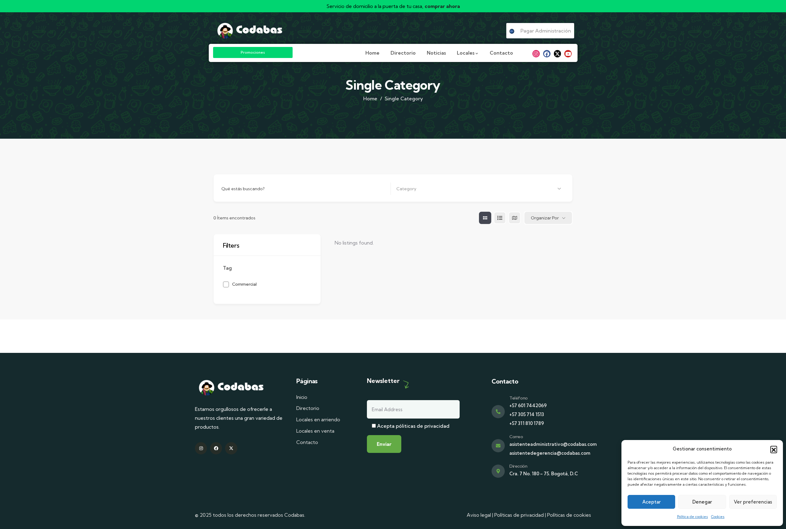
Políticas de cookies (569, 515)
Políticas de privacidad (519, 515)
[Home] (249, 30)
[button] (774, 449)
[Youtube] (568, 53)
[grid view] (485, 218)
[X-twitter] (557, 53)
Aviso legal (479, 515)
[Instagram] (536, 53)
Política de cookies (692, 516)
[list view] (500, 218)
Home (370, 98)
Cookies (718, 516)
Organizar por (545, 218)
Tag (227, 268)
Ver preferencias (753, 502)
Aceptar (651, 502)
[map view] (514, 218)
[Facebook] (547, 53)
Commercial (244, 284)
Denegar (702, 502)
